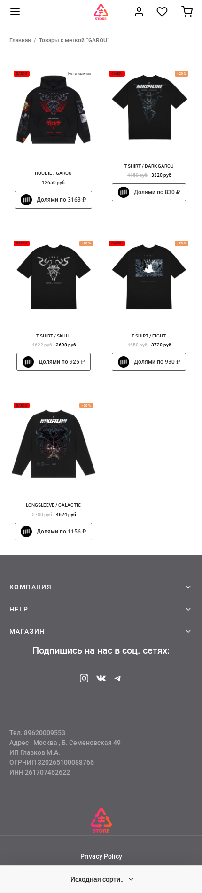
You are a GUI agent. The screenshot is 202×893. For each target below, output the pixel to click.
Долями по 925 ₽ (62, 362)
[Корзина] (187, 11)
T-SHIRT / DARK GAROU (148, 166)
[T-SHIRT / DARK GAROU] (149, 108)
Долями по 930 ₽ (156, 362)
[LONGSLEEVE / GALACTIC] (53, 443)
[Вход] (139, 11)
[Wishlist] (163, 11)
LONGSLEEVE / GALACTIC (53, 505)
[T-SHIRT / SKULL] (53, 278)
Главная (20, 40)
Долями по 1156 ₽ (61, 531)
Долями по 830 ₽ (156, 192)
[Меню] (15, 11)
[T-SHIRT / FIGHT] (149, 278)
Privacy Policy (101, 856)
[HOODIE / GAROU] (53, 112)
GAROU (21, 74)
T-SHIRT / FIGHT (149, 335)
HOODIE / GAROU (53, 173)
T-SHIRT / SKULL (53, 335)
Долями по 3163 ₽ (61, 199)
